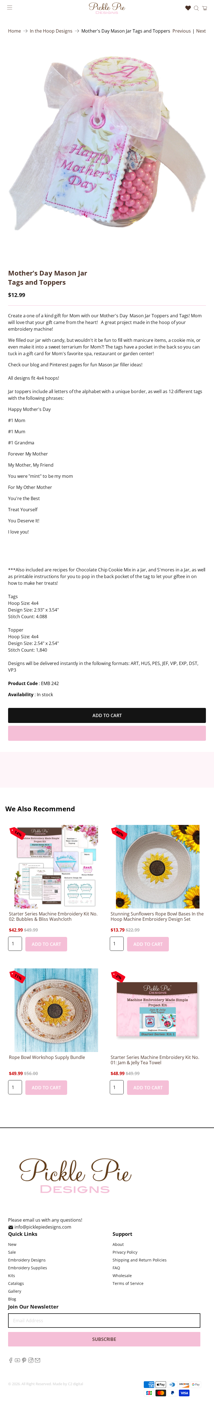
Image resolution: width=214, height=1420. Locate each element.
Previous (181, 31)
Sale (12, 1252)
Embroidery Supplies (27, 1267)
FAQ (116, 1267)
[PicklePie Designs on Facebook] (10, 1361)
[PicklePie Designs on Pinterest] (24, 1361)
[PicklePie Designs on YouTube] (17, 1361)
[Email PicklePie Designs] (37, 1361)
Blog (12, 1299)
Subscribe (104, 1339)
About (118, 1244)
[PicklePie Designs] (107, 8)
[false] (107, 144)
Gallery (14, 1291)
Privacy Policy (125, 1252)
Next (201, 31)
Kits (11, 1275)
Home (14, 31)
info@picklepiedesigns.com (42, 1227)
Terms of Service (128, 1283)
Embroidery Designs (27, 1260)
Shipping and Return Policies (140, 1260)
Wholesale (122, 1275)
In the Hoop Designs (51, 31)
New (12, 1244)
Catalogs (16, 1283)
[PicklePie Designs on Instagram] (30, 1361)
